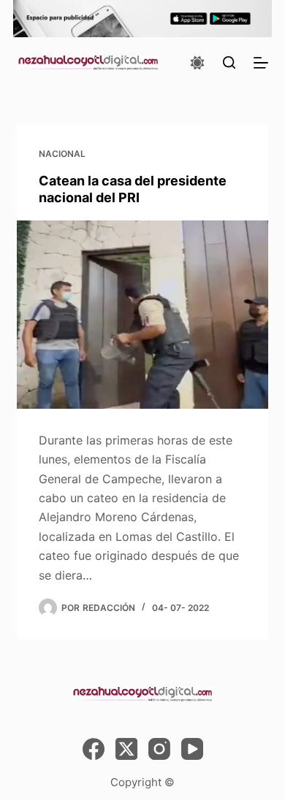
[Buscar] (229, 62)
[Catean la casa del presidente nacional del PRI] (142, 314)
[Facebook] (93, 749)
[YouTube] (192, 749)
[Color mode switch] (197, 62)
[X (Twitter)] (126, 749)
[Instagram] (159, 749)
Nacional (62, 153)
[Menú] (261, 62)
